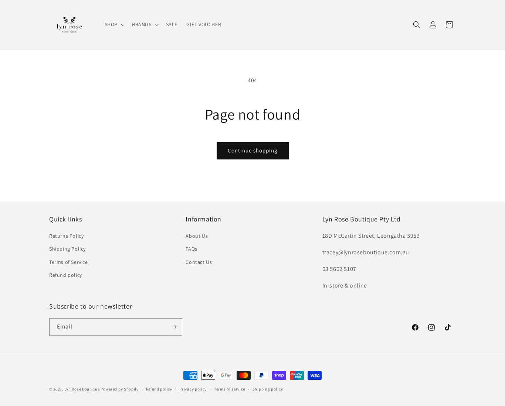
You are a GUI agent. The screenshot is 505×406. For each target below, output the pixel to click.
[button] (114, 24)
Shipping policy (268, 389)
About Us (197, 236)
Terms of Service (68, 262)
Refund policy (65, 275)
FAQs (191, 248)
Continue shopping (253, 150)
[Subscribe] (174, 327)
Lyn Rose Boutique (82, 389)
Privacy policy (193, 389)
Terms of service (229, 389)
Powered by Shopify (120, 389)
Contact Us (199, 262)
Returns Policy (66, 236)
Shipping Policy (67, 248)
